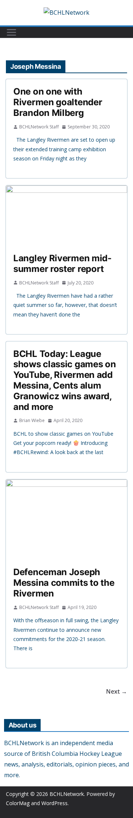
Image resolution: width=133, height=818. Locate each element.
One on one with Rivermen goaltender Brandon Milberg (57, 102)
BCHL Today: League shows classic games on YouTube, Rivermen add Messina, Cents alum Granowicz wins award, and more (64, 380)
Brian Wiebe (32, 420)
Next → (116, 691)
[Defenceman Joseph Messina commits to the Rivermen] (66, 519)
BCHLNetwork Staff (39, 127)
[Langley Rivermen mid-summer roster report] (66, 215)
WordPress (54, 803)
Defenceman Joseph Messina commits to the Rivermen (63, 583)
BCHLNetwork (67, 793)
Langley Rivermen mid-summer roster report (62, 263)
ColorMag (18, 803)
